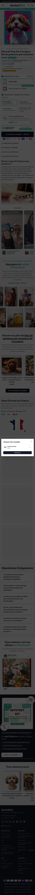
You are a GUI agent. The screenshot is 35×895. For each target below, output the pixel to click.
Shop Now (18, 452)
